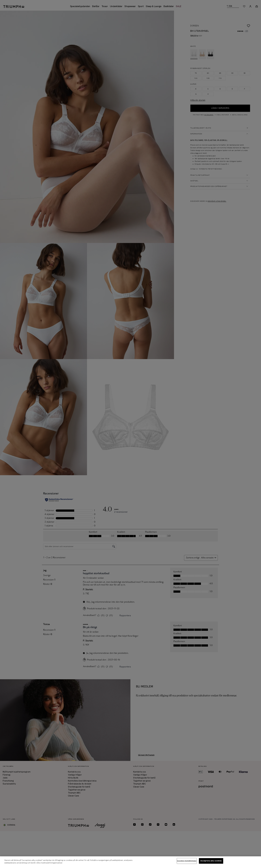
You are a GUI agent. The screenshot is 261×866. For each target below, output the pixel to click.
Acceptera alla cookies (211, 861)
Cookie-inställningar (187, 861)
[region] (130, 861)
